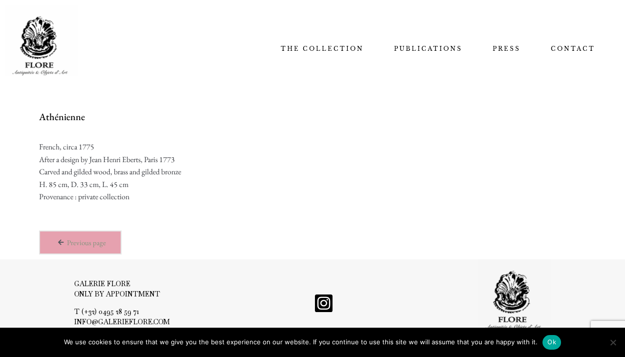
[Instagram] (324, 303)
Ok (551, 342)
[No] (613, 342)
